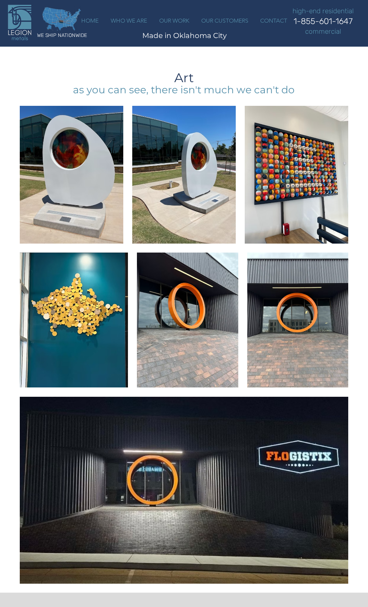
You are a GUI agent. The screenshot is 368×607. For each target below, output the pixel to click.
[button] (174, 21)
